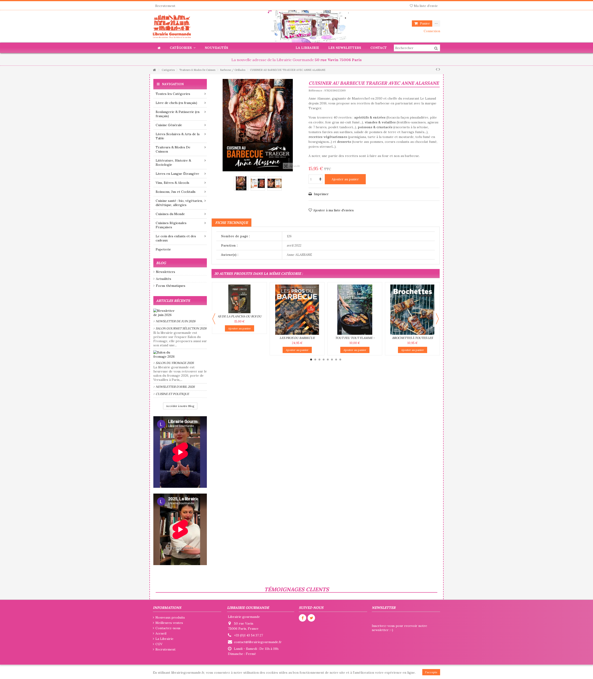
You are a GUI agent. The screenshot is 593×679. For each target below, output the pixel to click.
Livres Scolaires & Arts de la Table (177, 136)
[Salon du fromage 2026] (180, 354)
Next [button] (437, 319)
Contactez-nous (167, 628)
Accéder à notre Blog (180, 406)
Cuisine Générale (169, 125)
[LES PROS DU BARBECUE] (297, 310)
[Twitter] (311, 618)
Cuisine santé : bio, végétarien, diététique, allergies (179, 203)
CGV (158, 644)
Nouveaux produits (170, 617)
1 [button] (311, 359)
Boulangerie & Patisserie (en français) (177, 114)
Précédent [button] (214, 125)
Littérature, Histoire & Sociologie (173, 162)
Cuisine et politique (172, 394)
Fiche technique (231, 222)
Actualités (163, 279)
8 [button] (340, 359)
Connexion (431, 31)
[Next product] (439, 69)
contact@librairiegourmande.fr (258, 642)
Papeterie (163, 249)
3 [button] (319, 359)
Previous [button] (214, 319)
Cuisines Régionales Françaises (171, 225)
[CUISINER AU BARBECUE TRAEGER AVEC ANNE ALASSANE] (241, 183)
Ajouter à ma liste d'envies (333, 210)
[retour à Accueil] (154, 70)
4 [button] (324, 359)
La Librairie (164, 639)
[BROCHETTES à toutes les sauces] (412, 310)
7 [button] (336, 359)
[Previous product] (436, 69)
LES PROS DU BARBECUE (297, 338)
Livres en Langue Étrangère (177, 174)
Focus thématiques (170, 286)
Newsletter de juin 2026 (176, 321)
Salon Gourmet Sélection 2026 (181, 328)
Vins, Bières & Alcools (172, 183)
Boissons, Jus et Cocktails (176, 192)
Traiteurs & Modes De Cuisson (173, 149)
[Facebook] (302, 618)
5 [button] (328, 359)
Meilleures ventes (169, 623)
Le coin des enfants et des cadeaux (176, 238)
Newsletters (165, 272)
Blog (161, 263)
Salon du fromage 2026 (175, 363)
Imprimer (321, 194)
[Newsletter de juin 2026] (180, 313)
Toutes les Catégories (173, 94)
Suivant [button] (301, 125)
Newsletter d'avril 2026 (175, 387)
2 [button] (315, 359)
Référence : (316, 90)
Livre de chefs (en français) (176, 103)
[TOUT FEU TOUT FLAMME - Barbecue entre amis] (355, 310)
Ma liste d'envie (425, 6)
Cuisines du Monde (170, 214)
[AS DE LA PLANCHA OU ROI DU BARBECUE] (239, 299)
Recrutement (165, 6)
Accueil (160, 633)
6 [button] (332, 359)
